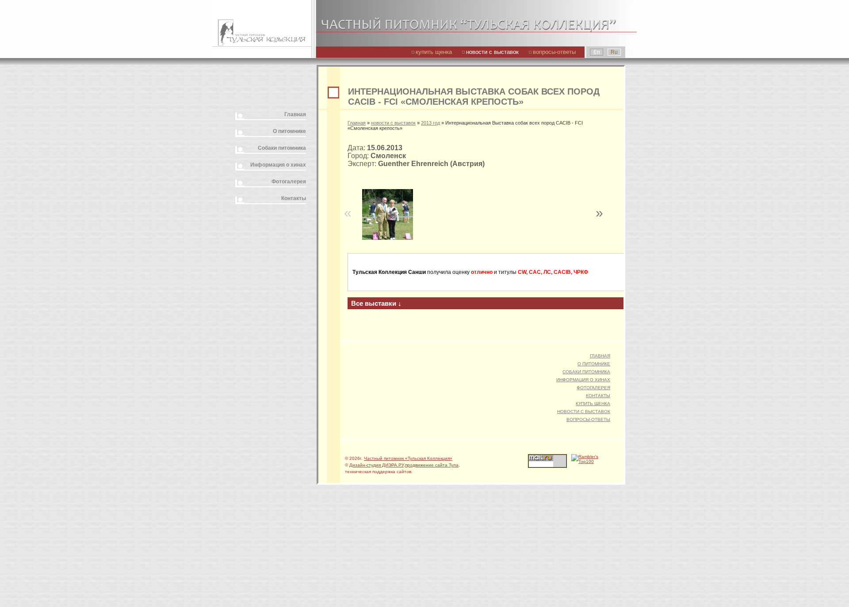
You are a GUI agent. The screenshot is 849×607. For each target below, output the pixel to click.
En (596, 52)
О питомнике (289, 131)
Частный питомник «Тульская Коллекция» (408, 458)
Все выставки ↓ (376, 303)
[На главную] (261, 23)
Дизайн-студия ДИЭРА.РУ (376, 465)
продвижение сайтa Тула (432, 465)
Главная (295, 114)
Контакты (293, 198)
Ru (614, 52)
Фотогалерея (289, 181)
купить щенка (434, 52)
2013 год (430, 122)
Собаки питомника (282, 148)
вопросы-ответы (554, 52)
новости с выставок (492, 52)
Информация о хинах (278, 165)
